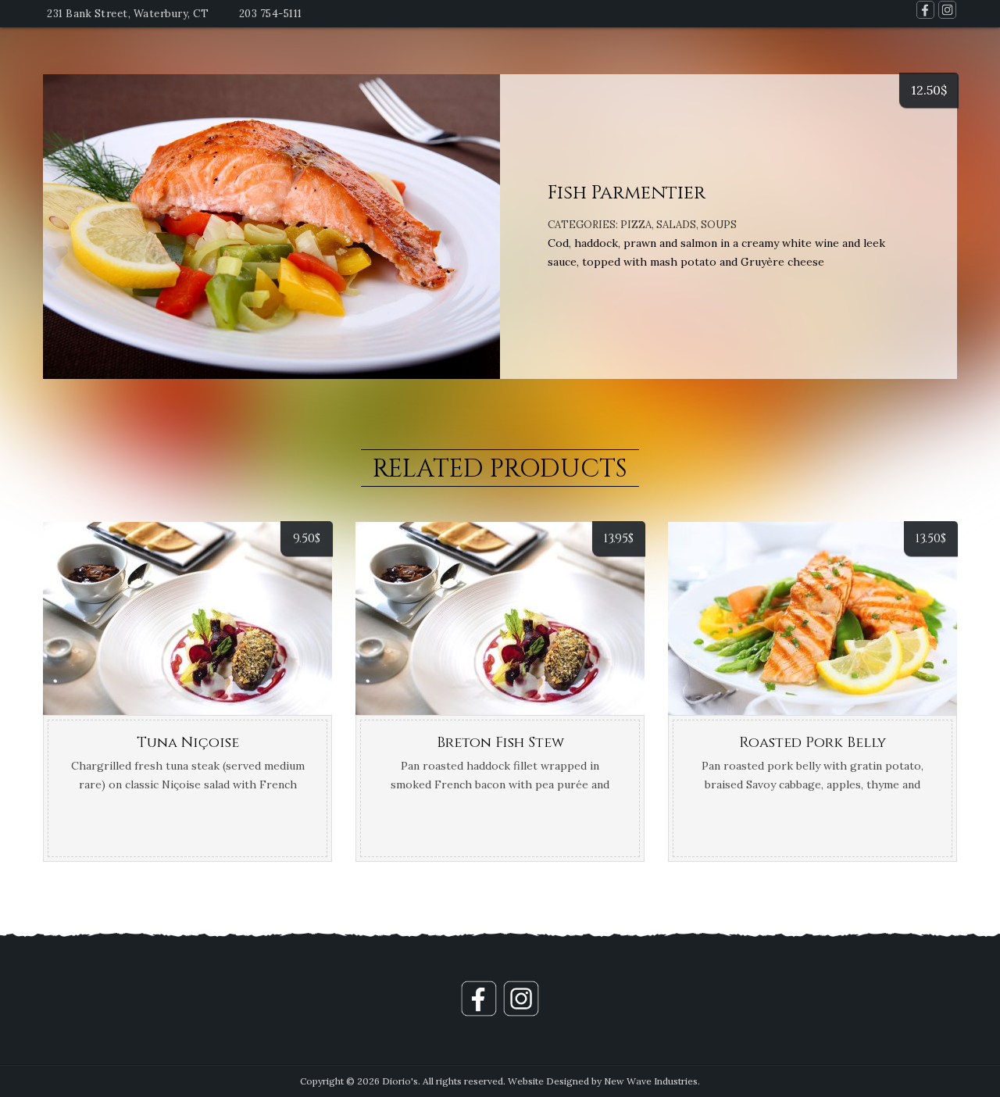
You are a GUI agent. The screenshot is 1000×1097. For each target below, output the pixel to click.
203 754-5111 (270, 13)
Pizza (636, 224)
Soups (719, 224)
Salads (676, 224)
